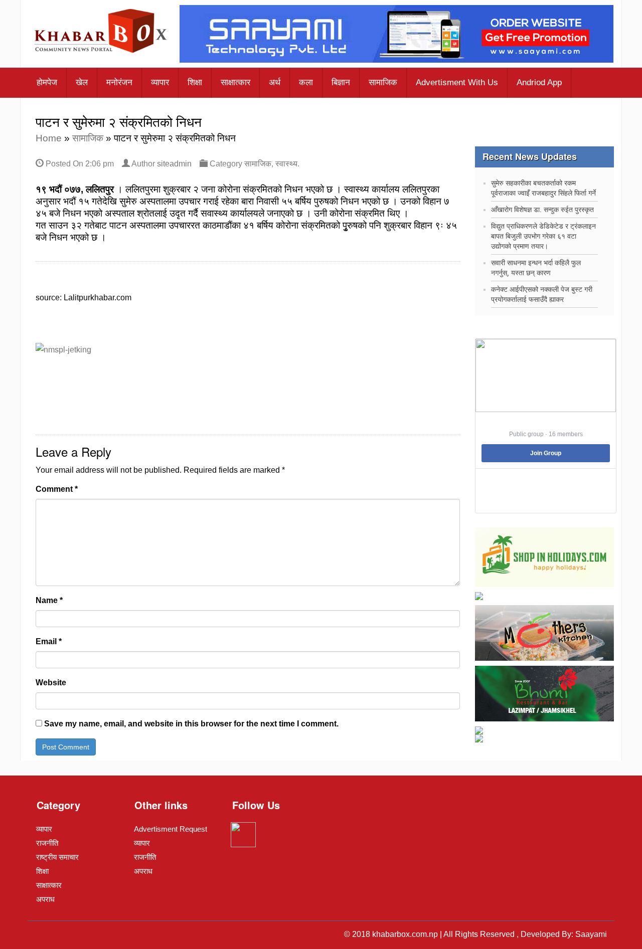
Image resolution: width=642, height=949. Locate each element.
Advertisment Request (170, 829)
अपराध (45, 899)
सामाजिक (383, 82)
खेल (82, 82)
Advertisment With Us (457, 82)
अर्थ (274, 82)
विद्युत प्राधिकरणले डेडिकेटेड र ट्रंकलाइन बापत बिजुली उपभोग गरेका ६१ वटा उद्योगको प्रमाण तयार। (543, 236)
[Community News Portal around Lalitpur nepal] (101, 32)
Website (51, 682)
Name (49, 600)
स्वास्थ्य (286, 163)
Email (49, 641)
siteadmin (174, 163)
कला (306, 82)
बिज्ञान (341, 82)
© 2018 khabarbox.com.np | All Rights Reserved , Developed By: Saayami (475, 934)
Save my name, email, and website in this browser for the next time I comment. (191, 723)
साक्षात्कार (235, 82)
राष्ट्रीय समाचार (57, 857)
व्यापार (160, 82)
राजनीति (47, 843)
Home (49, 138)
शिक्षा (195, 82)
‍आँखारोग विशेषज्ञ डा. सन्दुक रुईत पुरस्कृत (542, 210)
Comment (57, 489)
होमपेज (47, 82)
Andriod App (539, 82)
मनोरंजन (119, 82)
